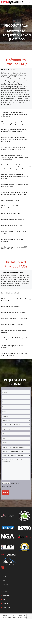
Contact (5, 603)
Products (5, 577)
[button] (16, 70)
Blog (4, 599)
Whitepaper (6, 595)
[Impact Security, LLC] (12, 2)
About (5, 592)
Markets (5, 585)
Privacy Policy (7, 607)
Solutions (6, 581)
